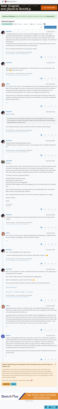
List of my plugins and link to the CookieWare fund (17, 53)
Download (49, 16)
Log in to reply (50, 27)
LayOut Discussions (7, 24)
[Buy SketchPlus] (29, 396)
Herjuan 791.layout (11, 287)
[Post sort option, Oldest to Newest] (41, 27)
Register (6, 384)
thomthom (9, 31)
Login (13, 384)
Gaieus (8, 84)
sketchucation (12, 1)
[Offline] (3, 32)
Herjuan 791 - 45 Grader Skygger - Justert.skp (19, 292)
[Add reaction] (41, 57)
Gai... (7, 102)
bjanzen (8, 335)
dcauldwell (9, 160)
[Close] (55, 364)
